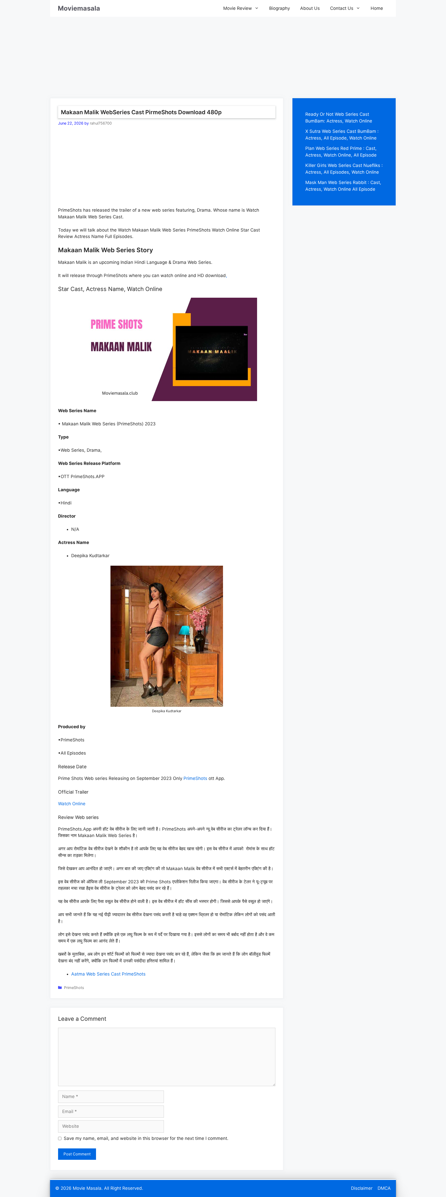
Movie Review (237, 8)
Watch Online (71, 803)
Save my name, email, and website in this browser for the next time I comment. (146, 1138)
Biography (279, 8)
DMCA (384, 1188)
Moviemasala (79, 8)
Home (377, 8)
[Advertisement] (223, 53)
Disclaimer (361, 1188)
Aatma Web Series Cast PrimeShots (108, 974)
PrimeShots (195, 778)
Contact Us (341, 8)
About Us (310, 8)
